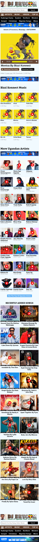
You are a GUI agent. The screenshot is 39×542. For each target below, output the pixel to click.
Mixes (35, 21)
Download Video (27, 69)
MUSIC (17, 14)
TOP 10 (35, 14)
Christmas (13, 21)
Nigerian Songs (25, 21)
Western (35, 18)
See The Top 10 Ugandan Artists (19, 296)
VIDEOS (26, 14)
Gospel (4, 21)
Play (2, 61)
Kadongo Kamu (7, 18)
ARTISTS (8, 14)
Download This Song (11, 69)
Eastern (18, 18)
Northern (26, 18)
